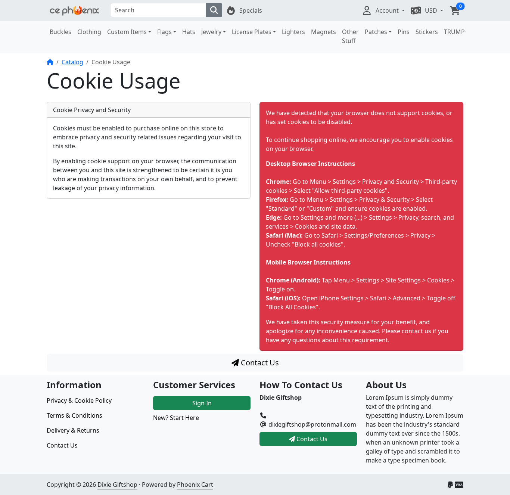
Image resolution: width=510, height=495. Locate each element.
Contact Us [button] (311, 439)
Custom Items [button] (127, 32)
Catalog (72, 62)
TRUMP (454, 32)
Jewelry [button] (211, 32)
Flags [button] (164, 32)
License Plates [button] (251, 32)
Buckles (60, 32)
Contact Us (259, 363)
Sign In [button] (202, 403)
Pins (404, 32)
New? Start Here (176, 418)
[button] (454, 10)
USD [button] (432, 10)
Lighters (293, 32)
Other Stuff (350, 36)
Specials (250, 10)
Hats (188, 32)
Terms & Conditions (74, 415)
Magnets (323, 32)
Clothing (89, 32)
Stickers (427, 32)
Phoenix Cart (195, 484)
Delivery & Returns (73, 430)
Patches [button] (376, 32)
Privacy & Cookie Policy (79, 400)
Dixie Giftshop (117, 484)
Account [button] (388, 10)
